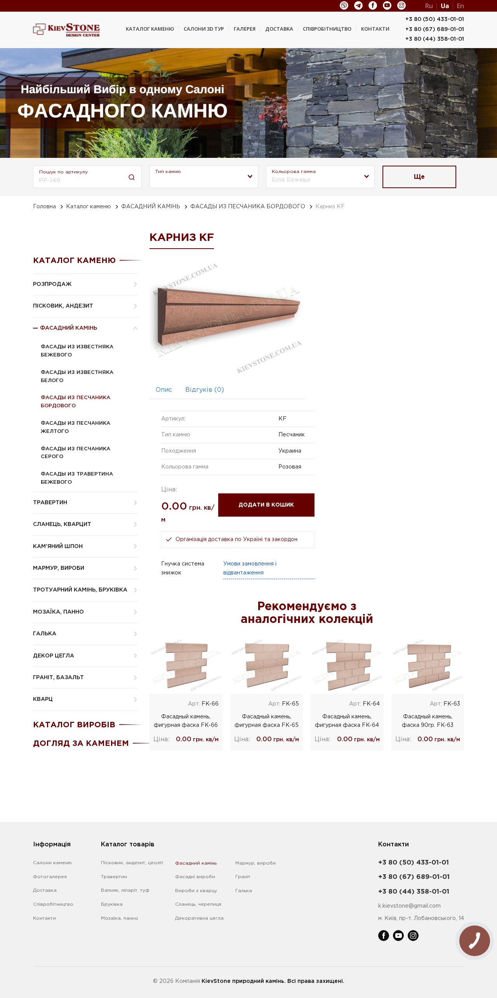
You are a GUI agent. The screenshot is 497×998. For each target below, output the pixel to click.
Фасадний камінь (196, 863)
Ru (429, 6)
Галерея (244, 28)
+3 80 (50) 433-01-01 (434, 19)
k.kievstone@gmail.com (409, 906)
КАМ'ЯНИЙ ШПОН (58, 546)
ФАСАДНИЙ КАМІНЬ (150, 206)
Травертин (114, 877)
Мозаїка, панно (119, 918)
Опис (164, 390)
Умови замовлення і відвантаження (249, 568)
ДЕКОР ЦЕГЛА (53, 656)
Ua (445, 6)
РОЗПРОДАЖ (52, 284)
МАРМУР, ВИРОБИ (58, 568)
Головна (44, 206)
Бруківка (112, 904)
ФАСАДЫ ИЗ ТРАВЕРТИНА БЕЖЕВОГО (77, 478)
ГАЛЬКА (44, 633)
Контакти (375, 28)
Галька (243, 891)
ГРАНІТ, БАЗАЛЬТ (58, 677)
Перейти (186, 665)
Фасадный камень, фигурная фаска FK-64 (347, 721)
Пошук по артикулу (63, 172)
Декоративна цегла (199, 918)
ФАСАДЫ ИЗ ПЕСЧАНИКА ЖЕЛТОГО (75, 427)
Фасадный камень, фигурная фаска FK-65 (267, 721)
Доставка (279, 28)
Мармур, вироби (255, 863)
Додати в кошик (266, 505)
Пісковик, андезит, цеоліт (132, 863)
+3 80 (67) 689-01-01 (434, 29)
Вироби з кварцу (196, 891)
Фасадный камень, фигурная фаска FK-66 (186, 721)
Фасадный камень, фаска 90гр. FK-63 (428, 721)
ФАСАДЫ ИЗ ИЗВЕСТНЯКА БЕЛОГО (77, 376)
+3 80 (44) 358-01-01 (434, 39)
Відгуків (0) (204, 390)
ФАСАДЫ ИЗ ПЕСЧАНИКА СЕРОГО (75, 453)
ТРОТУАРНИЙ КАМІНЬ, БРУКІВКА (80, 590)
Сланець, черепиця (198, 904)
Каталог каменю (150, 28)
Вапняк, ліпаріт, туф (125, 890)
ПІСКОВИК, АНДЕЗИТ (63, 306)
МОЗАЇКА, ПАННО (58, 612)
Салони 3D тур (204, 28)
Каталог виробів (74, 724)
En (460, 6)
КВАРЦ (43, 699)
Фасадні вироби (195, 877)
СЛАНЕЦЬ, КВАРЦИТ (62, 524)
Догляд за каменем (81, 743)
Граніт (242, 877)
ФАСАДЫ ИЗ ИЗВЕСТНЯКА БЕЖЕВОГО (77, 351)
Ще (419, 177)
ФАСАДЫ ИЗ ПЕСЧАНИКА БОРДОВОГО (247, 206)
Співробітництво (327, 28)
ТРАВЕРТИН (50, 502)
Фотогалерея (50, 877)
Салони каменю (52, 863)
